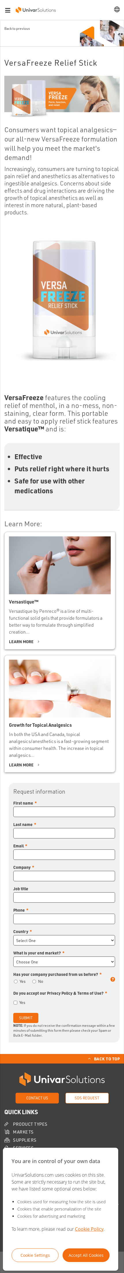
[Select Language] (117, 10)
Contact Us (37, 1098)
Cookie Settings (35, 1255)
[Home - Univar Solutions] (36, 9)
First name (23, 802)
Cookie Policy (89, 1229)
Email (18, 845)
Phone (19, 910)
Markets (23, 1132)
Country (20, 931)
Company (22, 867)
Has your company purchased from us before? (63, 974)
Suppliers (25, 1140)
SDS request (87, 1098)
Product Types (30, 1124)
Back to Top (107, 1058)
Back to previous (17, 28)
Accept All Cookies (86, 1255)
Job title (20, 888)
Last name (23, 824)
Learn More (21, 641)
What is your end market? (37, 952)
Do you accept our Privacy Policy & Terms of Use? (58, 993)
